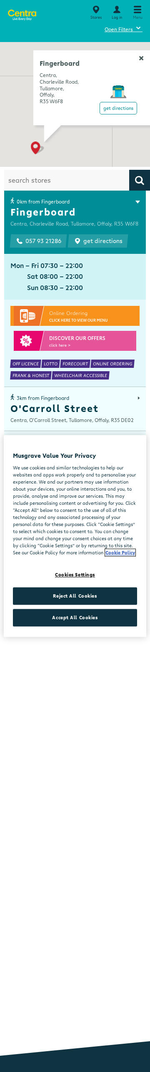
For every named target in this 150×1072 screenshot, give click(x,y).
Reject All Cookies (75, 596)
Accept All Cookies (75, 618)
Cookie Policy (120, 553)
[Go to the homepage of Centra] (22, 13)
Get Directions (118, 108)
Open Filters (123, 28)
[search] (139, 180)
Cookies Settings (75, 575)
